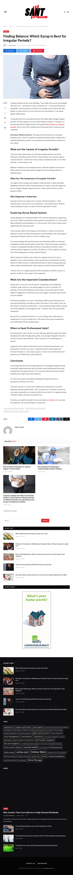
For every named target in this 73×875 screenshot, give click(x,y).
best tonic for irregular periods (35, 408)
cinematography (8, 730)
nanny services (44, 747)
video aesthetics (22, 760)
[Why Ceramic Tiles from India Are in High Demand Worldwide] (36, 791)
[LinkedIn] (5, 118)
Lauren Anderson (9, 815)
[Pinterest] (5, 123)
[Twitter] (5, 113)
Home (5, 808)
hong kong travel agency (55, 743)
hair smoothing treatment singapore (30, 743)
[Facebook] (5, 108)
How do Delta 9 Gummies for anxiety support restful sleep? (17, 468)
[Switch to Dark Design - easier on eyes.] (64, 12)
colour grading (17, 730)
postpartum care (52, 752)
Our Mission (42, 863)
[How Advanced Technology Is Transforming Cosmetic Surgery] (54, 455)
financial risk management (51, 736)
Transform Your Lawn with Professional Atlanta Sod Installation (36, 845)
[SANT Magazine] (36, 12)
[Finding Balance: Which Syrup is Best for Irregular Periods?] (36, 77)
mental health (31, 747)
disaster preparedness (56, 733)
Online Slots (38, 752)
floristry (62, 736)
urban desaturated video (10, 760)
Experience (38, 737)
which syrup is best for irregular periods (16, 411)
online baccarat (56, 747)
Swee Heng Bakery (56, 756)
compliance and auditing (29, 730)
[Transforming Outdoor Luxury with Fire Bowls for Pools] (8, 828)
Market (19, 747)
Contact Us (30, 863)
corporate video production (10, 733)
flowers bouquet (8, 740)
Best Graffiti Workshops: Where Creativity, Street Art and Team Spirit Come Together (40, 555)
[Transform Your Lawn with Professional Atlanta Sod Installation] (8, 848)
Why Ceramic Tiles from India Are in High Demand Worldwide (30, 812)
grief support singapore (45, 740)
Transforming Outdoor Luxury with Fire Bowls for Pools (33, 826)
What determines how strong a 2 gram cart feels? (31, 533)
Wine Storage (35, 760)
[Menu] (5, 12)
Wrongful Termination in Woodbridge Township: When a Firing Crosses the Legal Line (41, 545)
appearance (8, 727)
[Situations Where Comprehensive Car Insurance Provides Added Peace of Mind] (8, 577)
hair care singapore (11, 743)
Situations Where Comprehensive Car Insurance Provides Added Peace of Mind (41, 575)
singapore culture (36, 756)
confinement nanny (42, 730)
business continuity (50, 727)
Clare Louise (12, 45)
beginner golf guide (23, 727)
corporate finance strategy (55, 730)
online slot (22, 752)
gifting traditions (30, 740)
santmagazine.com (48, 868)
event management (11, 737)
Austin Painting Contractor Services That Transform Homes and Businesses (40, 836)
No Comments (32, 45)
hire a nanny (44, 743)
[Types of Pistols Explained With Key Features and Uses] (8, 567)
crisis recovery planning (24, 733)
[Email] (5, 127)
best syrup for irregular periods (13, 408)
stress (44, 756)
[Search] (68, 12)
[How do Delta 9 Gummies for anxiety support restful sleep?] (19, 455)
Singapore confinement (24, 756)
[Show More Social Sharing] (46, 51)
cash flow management (62, 727)
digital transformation (40, 733)
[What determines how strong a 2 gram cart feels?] (8, 536)
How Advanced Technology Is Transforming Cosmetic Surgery (50, 468)
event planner (26, 737)
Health (6, 31)
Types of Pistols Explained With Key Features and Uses (33, 564)
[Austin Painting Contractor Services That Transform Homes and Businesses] (8, 838)
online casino (9, 752)
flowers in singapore (19, 740)
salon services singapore (10, 756)
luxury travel (9, 747)
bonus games (38, 727)
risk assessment (62, 752)
